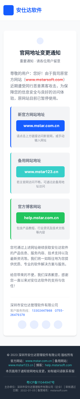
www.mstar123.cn (41, 171)
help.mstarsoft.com (58, 365)
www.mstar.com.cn (41, 125)
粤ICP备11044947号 (40, 382)
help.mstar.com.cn (41, 217)
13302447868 (42, 310)
